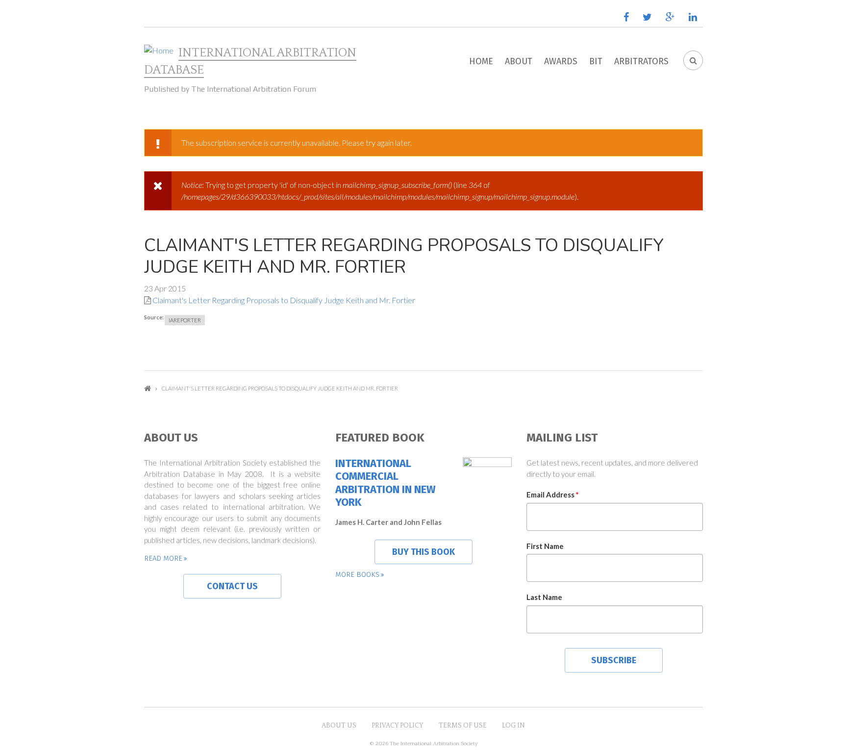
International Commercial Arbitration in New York (385, 483)
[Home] (159, 50)
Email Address (552, 494)
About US (339, 725)
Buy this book (423, 552)
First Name (545, 546)
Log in (513, 725)
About (518, 61)
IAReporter (185, 320)
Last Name (544, 597)
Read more (163, 558)
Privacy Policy (398, 725)
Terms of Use (463, 725)
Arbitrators (641, 61)
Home (481, 61)
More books (357, 574)
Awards (560, 61)
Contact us (232, 586)
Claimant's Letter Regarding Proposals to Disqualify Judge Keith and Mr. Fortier (283, 300)
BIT (595, 61)
